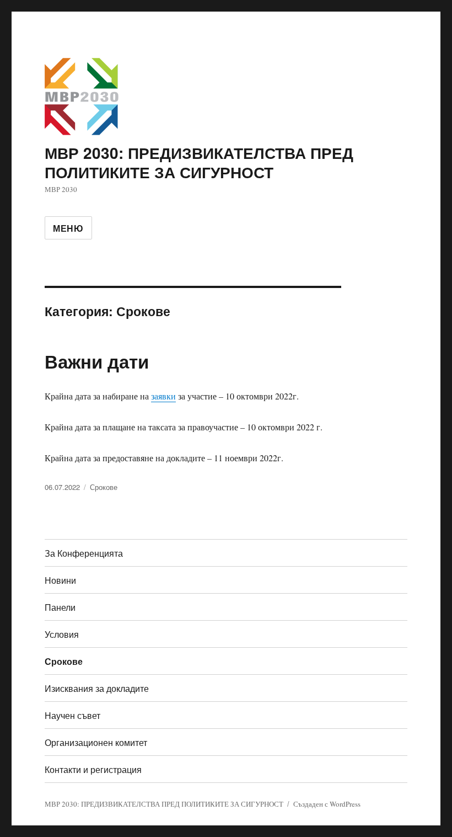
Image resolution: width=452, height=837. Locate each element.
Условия (62, 634)
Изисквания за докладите (97, 688)
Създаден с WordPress (326, 804)
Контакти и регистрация (93, 769)
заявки (163, 396)
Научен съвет (72, 715)
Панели (60, 607)
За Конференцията (84, 553)
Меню (68, 228)
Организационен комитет (96, 742)
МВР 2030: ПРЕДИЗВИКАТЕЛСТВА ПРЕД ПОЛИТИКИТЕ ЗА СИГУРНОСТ (199, 162)
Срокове (103, 487)
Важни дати (97, 361)
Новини (60, 580)
